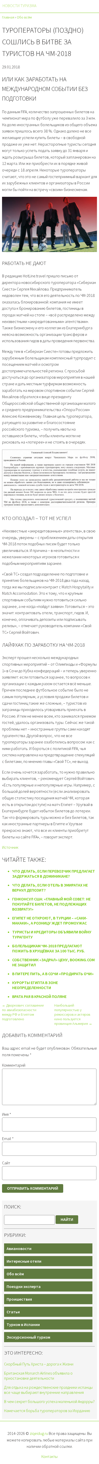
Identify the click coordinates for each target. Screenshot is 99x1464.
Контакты (49, 1456)
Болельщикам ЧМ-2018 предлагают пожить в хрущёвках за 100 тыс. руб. (48, 948)
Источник (10, 847)
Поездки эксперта (24, 1286)
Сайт (6, 1162)
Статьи (13, 1311)
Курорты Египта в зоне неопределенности (35, 985)
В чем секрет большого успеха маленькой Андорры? (49, 1401)
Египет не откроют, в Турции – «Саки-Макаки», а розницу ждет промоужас (49, 920)
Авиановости (19, 1248)
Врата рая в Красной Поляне (39, 996)
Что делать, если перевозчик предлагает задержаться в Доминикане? (53, 874)
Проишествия (19, 1299)
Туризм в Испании (23, 1324)
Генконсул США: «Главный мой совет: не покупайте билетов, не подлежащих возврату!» (51, 904)
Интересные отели (24, 1261)
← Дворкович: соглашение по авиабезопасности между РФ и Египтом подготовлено (23, 1012)
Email (8, 1138)
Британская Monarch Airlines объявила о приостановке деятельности (38, 1376)
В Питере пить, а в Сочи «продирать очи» (53, 973)
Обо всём (15, 1273)
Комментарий (13, 1065)
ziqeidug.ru (39, 1433)
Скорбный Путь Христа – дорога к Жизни (38, 1363)
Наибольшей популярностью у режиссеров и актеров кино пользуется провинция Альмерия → (73, 1014)
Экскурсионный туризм (28, 1337)
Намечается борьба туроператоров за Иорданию (47, 1410)
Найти (67, 1220)
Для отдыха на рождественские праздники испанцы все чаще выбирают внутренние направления (48, 1390)
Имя (6, 1114)
